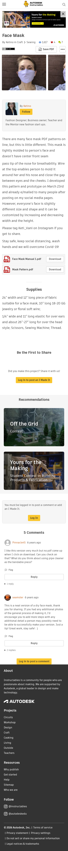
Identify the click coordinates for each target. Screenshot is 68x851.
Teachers (9, 753)
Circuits (8, 717)
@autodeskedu (18, 814)
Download (55, 259)
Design (8, 727)
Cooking (8, 738)
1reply (10, 583)
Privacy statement (17, 833)
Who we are (11, 790)
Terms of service (43, 827)
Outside (8, 748)
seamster (17, 597)
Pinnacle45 (19, 542)
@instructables (18, 806)
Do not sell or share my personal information (33, 838)
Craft (20, 42)
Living (7, 743)
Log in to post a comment (34, 661)
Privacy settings (40, 833)
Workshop (10, 722)
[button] (4, 4)
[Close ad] (63, 14)
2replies (11, 650)
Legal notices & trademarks (22, 844)
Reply (34, 577)
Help (6, 780)
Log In (34, 518)
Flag (11, 569)
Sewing (31, 42)
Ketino (9, 42)
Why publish (11, 769)
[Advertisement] (34, 19)
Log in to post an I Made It (34, 380)
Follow (26, 112)
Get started (10, 774)
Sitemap (9, 785)
